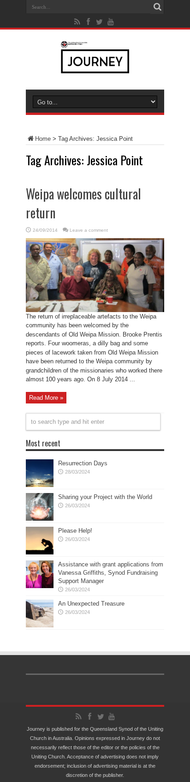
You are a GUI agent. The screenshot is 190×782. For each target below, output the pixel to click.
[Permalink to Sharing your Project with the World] (39, 518)
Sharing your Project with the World (105, 496)
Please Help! (75, 530)
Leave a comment (89, 230)
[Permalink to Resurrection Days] (39, 484)
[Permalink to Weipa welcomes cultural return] (95, 310)
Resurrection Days (82, 463)
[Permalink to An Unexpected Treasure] (39, 625)
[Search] (157, 7)
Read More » (46, 397)
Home (43, 138)
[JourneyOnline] (95, 66)
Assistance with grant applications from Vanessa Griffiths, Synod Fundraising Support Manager (110, 572)
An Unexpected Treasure (91, 603)
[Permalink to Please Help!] (39, 552)
